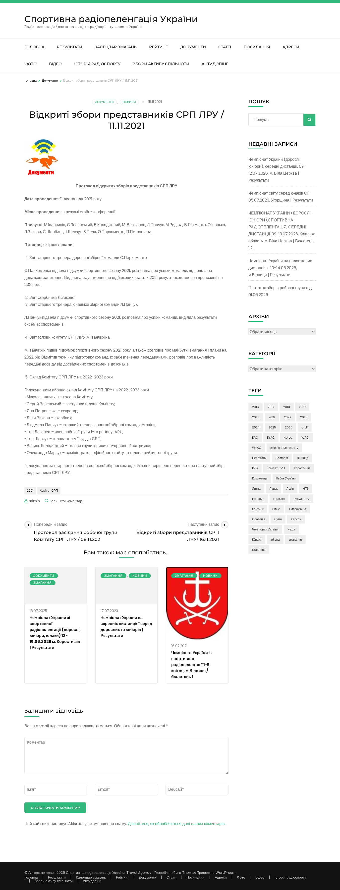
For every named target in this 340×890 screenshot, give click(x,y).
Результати (69, 47)
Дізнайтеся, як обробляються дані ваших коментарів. (177, 824)
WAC (305, 437)
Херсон (296, 519)
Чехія (291, 529)
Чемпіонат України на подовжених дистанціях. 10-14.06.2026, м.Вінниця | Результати (280, 268)
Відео (55, 63)
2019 (302, 407)
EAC (255, 437)
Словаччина (297, 509)
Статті (224, 47)
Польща (279, 499)
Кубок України (286, 478)
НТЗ (305, 488)
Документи (193, 47)
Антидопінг (215, 63)
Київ (255, 468)
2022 (287, 417)
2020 (256, 417)
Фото (30, 63)
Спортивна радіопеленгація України (111, 18)
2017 (271, 407)
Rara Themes (185, 872)
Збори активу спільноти (161, 63)
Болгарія (282, 458)
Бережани (259, 458)
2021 (30, 490)
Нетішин (258, 499)
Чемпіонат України (265, 529)
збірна (275, 539)
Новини (129, 102)
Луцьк (274, 488)
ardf (304, 427)
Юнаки (257, 539)
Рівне (276, 509)
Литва (256, 488)
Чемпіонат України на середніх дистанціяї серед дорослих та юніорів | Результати (126, 626)
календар (259, 550)
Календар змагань (116, 47)
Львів (290, 488)
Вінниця (302, 458)
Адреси (291, 47)
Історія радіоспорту (97, 63)
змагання (295, 539)
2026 (288, 427)
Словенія (258, 519)
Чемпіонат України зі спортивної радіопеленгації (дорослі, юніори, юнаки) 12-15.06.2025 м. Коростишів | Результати (55, 632)
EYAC (271, 437)
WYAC (256, 448)
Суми (278, 519)
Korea (288, 437)
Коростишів (302, 468)
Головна (34, 47)
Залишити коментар (66, 500)
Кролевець (259, 478)
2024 (256, 427)
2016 (255, 407)
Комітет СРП (49, 490)
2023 (303, 417)
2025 (272, 427)
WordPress (225, 872)
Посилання (257, 47)
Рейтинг (158, 47)
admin (34, 500)
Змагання (42, 582)
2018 (286, 407)
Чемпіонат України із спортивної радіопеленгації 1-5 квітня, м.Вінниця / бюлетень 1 (191, 665)
